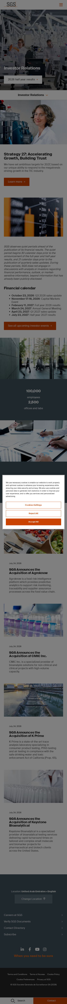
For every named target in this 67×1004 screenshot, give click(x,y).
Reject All (33, 513)
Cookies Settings (33, 505)
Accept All (33, 522)
